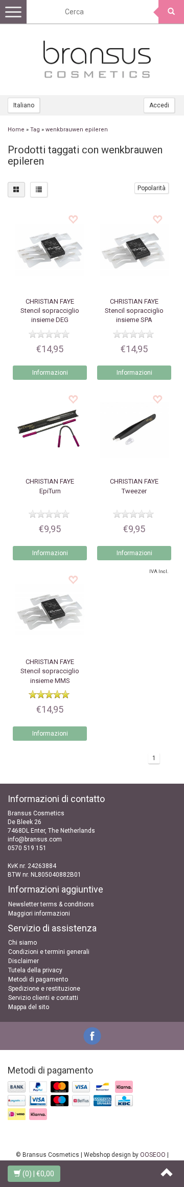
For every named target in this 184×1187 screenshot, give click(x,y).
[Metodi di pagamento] (71, 1101)
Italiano (23, 105)
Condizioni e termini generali (48, 951)
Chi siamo (22, 942)
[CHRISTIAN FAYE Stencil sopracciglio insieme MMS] (50, 610)
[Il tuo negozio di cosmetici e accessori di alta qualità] (97, 59)
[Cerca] (171, 12)
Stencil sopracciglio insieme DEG (49, 311)
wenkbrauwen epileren (76, 129)
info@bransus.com (35, 839)
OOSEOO (153, 1154)
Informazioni (50, 372)
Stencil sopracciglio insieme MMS (49, 671)
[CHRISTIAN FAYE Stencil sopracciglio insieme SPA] (134, 250)
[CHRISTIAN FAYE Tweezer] (134, 430)
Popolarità (151, 188)
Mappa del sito (28, 1007)
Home (16, 129)
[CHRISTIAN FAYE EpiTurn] (50, 430)
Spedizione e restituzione (44, 988)
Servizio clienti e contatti (43, 997)
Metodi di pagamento (38, 979)
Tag (35, 129)
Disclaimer (23, 961)
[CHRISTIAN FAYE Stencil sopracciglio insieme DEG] (50, 250)
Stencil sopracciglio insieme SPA (134, 311)
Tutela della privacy (35, 970)
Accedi (159, 105)
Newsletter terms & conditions (51, 904)
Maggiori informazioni (39, 913)
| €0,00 (38, 1174)
